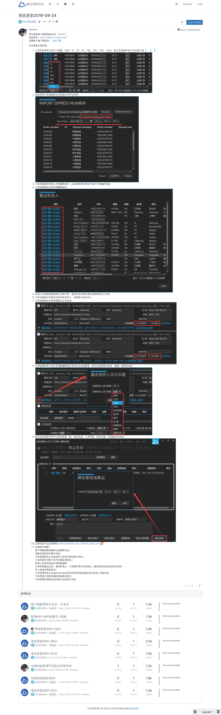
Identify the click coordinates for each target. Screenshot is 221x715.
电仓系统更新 (29, 21)
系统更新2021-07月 (44, 690)
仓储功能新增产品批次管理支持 (51, 666)
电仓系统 (134, 708)
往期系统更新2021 (43, 678)
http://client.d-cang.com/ (53, 37)
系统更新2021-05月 (44, 653)
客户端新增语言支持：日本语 (50, 604)
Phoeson (33, 29)
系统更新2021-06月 (48, 629)
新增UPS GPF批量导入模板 (49, 616)
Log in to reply (194, 22)
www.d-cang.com (90, 543)
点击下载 (56, 40)
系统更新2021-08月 (44, 641)
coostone (85, 608)
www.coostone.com (69, 543)
